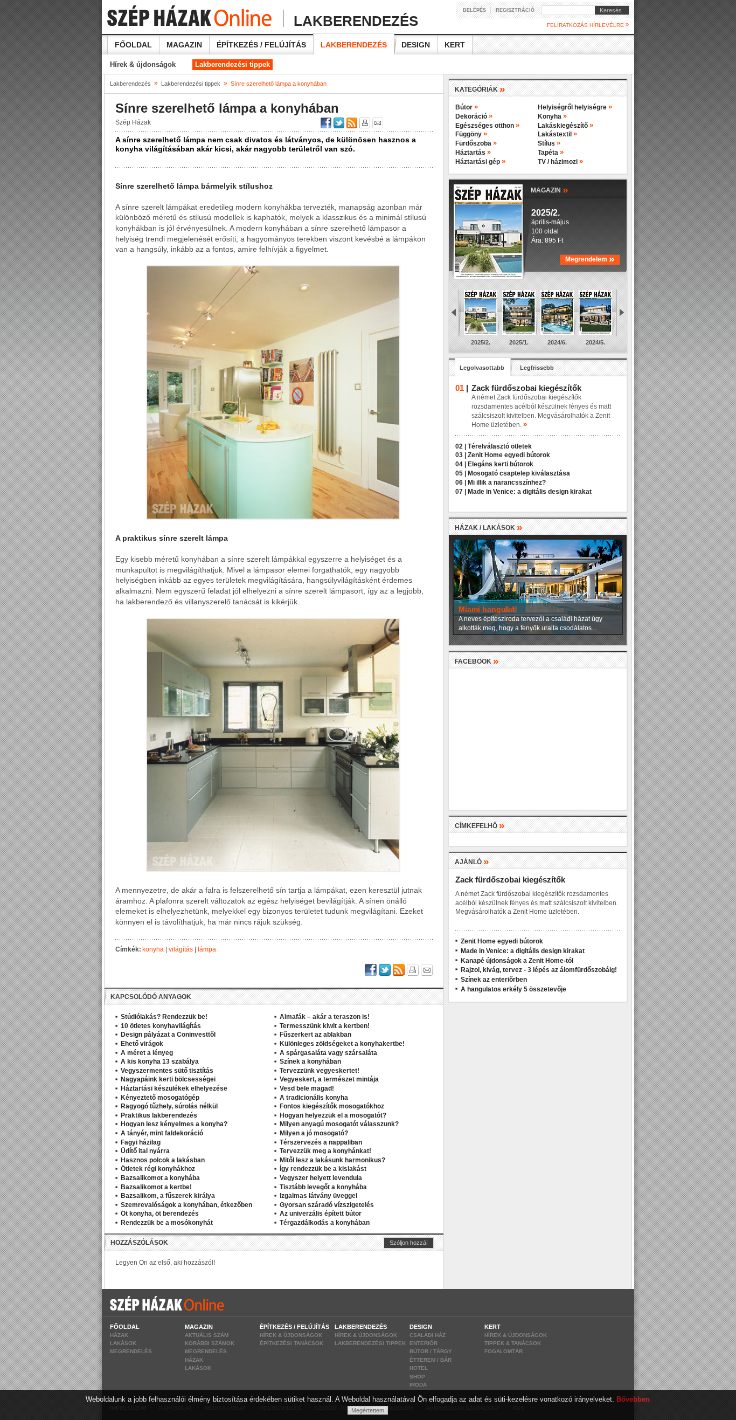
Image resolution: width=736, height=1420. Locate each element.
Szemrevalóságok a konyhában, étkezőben (186, 1205)
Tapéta (551, 152)
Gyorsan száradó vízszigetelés (327, 1205)
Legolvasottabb (482, 367)
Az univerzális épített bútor (321, 1213)
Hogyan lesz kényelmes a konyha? (174, 1124)
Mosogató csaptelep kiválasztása (519, 473)
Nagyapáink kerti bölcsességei (168, 1079)
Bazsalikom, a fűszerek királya (168, 1196)
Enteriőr (423, 1343)
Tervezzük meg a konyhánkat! (325, 1151)
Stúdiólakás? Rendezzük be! (164, 1017)
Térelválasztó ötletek (500, 446)
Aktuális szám (206, 1335)
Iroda (418, 1385)
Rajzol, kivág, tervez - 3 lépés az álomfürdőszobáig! (539, 970)
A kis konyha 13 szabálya (160, 1061)
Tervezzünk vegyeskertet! (319, 1070)
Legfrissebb (537, 367)
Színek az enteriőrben (494, 979)
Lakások (123, 1343)
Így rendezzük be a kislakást (323, 1169)
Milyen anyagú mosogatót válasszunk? (339, 1124)
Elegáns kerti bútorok (500, 464)
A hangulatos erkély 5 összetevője (513, 989)
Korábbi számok (209, 1343)
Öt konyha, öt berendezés (160, 1213)
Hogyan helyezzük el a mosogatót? (333, 1115)
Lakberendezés (354, 44)
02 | (460, 446)
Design (415, 44)
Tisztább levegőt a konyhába (323, 1187)
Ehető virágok (142, 1043)
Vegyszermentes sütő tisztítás (167, 1070)
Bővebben (633, 1399)
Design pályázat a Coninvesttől (168, 1034)
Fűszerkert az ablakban (315, 1034)
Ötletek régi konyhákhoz (158, 1169)
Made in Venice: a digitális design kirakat (530, 491)
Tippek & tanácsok (512, 1343)
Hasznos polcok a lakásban (163, 1160)
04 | (460, 464)
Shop (417, 1377)
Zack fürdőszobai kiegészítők (510, 879)
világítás (181, 949)
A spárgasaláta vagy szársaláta (328, 1053)
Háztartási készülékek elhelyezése (174, 1088)
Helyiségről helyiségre (575, 107)
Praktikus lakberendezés (159, 1115)
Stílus (549, 143)
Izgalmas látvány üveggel (318, 1196)
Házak (119, 1335)
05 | (460, 473)
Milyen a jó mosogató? (314, 1133)
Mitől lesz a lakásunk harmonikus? (332, 1160)
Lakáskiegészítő (565, 125)
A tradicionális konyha (314, 1097)
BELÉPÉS (474, 10)
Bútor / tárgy (430, 1351)
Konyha (552, 116)
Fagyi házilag (141, 1142)
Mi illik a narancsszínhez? (507, 482)
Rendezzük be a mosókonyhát (167, 1222)
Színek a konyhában (310, 1061)
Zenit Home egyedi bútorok (509, 455)
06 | (460, 482)
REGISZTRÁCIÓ (515, 10)
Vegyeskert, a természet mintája (329, 1079)
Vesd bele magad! (307, 1088)
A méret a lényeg (147, 1053)
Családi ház (427, 1335)
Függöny (471, 134)
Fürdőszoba (476, 143)
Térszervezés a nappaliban (321, 1142)
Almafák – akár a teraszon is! (325, 1017)
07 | (460, 491)
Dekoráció (473, 116)
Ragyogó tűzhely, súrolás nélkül (169, 1106)
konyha (153, 949)
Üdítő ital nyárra (145, 1151)
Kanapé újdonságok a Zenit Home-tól (517, 960)
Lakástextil (557, 134)
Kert (455, 44)
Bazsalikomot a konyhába (160, 1178)
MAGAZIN (549, 189)
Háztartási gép (480, 162)
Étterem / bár (430, 1360)
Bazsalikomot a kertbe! (156, 1187)
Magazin (184, 44)
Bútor (466, 107)
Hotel (418, 1368)
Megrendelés (131, 1351)
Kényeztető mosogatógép (160, 1097)
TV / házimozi (560, 162)
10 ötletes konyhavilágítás (161, 1026)
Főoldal (133, 44)
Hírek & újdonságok (143, 64)
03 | (460, 455)
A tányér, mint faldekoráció (162, 1133)
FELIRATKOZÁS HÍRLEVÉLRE (588, 25)
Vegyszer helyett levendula (321, 1178)
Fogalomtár (503, 1351)
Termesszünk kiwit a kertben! (325, 1026)
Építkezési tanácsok (291, 1343)
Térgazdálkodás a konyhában (325, 1222)
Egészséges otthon (487, 125)
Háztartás (473, 152)
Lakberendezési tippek (232, 64)
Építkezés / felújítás (261, 44)
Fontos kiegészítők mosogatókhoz (332, 1106)
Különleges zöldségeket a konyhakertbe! (342, 1043)
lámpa (207, 949)
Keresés (608, 10)
